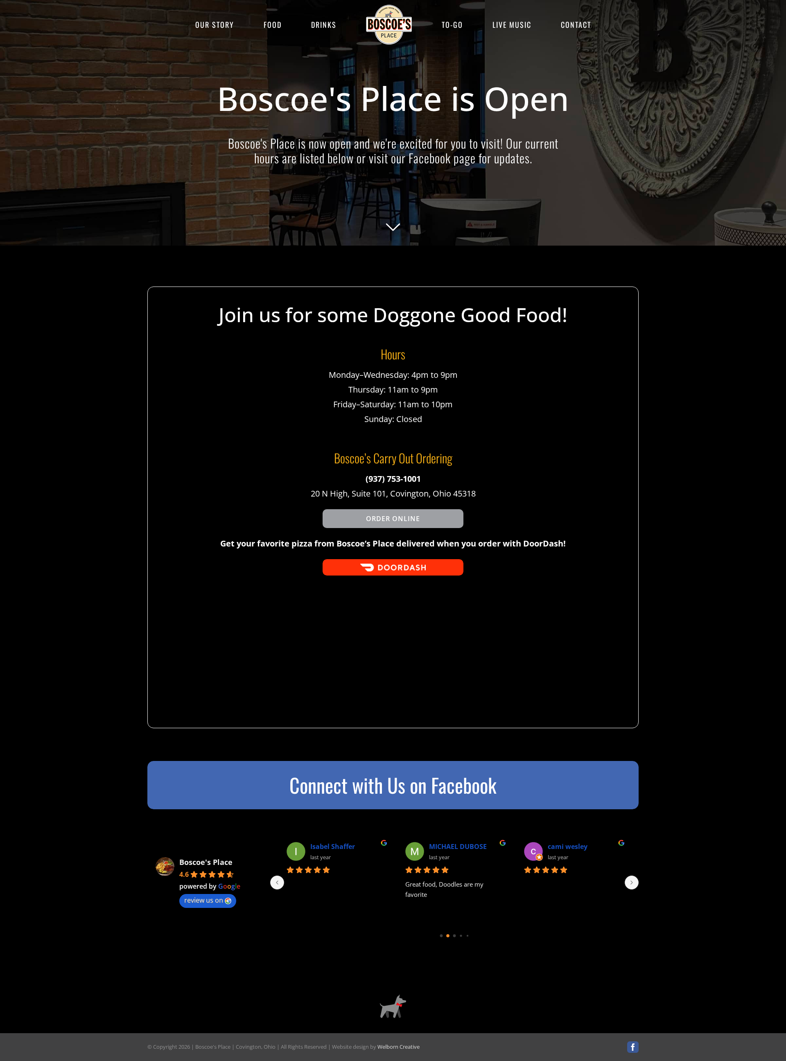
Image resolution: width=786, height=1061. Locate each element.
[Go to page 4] (467, 936)
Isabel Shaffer (332, 846)
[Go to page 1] (448, 935)
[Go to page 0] (441, 936)
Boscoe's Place (206, 862)
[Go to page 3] (461, 935)
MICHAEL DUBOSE (458, 846)
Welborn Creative (398, 1046)
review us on (203, 900)
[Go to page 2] (454, 935)
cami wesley (567, 846)
